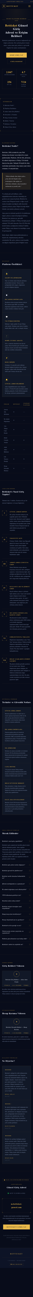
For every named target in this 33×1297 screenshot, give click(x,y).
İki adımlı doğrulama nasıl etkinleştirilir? (16, 889)
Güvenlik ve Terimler (11, 114)
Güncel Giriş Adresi (10, 127)
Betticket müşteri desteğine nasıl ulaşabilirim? (16, 907)
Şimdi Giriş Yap (16, 55)
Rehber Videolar (9, 121)
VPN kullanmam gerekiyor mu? (16, 895)
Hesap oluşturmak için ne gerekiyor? (16, 920)
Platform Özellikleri (10, 108)
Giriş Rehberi (16, 61)
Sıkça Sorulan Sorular (11, 118)
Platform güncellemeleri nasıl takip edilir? (16, 939)
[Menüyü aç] (29, 6)
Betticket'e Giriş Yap (16, 1227)
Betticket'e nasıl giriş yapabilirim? (16, 841)
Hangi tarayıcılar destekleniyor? (16, 914)
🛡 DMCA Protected (16, 1264)
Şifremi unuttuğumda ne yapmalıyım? (16, 884)
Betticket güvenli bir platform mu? (16, 870)
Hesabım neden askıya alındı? (16, 901)
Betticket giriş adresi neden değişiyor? (16, 865)
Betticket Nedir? (9, 105)
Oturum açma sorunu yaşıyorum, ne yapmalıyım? (16, 932)
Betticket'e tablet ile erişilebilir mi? (16, 944)
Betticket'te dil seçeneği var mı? (16, 925)
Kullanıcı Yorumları (10, 124)
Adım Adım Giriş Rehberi (12, 111)
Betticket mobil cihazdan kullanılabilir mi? (16, 877)
